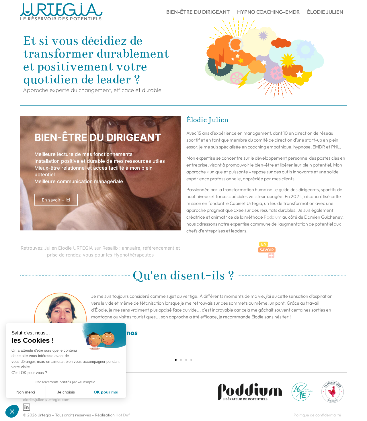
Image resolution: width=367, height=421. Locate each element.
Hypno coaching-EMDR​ (268, 12)
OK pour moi (106, 392)
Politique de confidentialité (317, 415)
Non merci (25, 392)
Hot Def (123, 415)
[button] (176, 360)
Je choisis (66, 392)
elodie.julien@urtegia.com (46, 399)
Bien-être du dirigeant (198, 12)
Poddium (273, 217)
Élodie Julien (325, 12)
